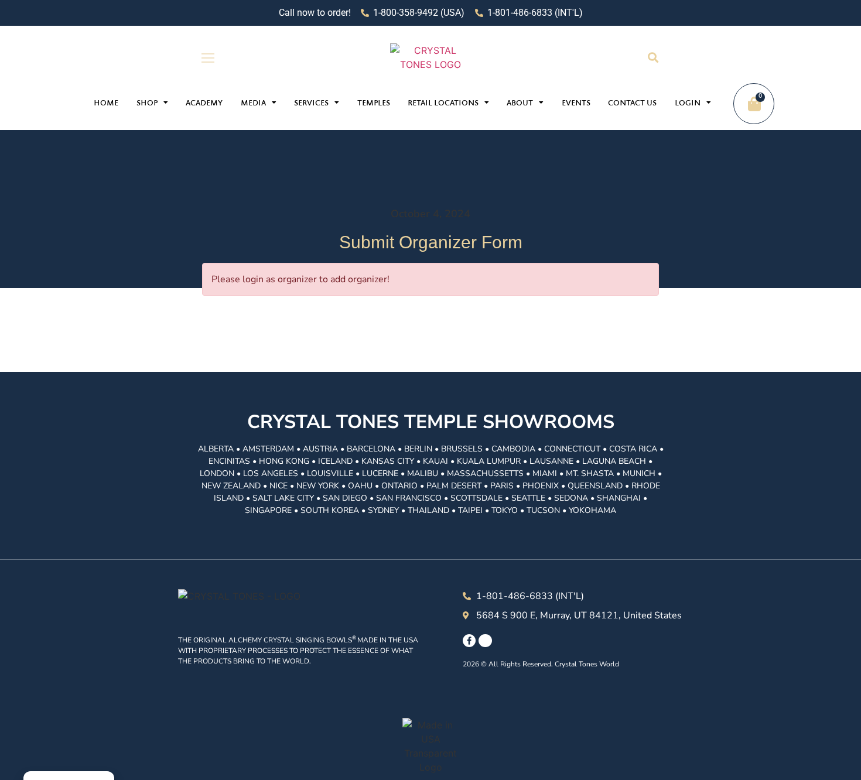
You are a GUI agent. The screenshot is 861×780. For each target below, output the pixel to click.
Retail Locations (443, 103)
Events (576, 103)
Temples (373, 103)
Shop (147, 103)
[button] (652, 57)
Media (253, 103)
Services (311, 103)
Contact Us (632, 103)
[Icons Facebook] (469, 640)
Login (688, 103)
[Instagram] (485, 640)
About (520, 103)
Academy (204, 103)
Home (106, 103)
